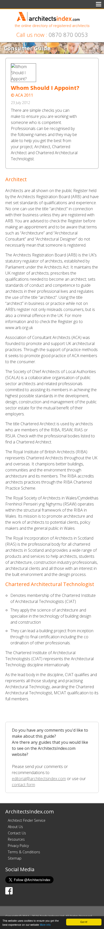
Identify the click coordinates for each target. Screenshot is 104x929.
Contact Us (17, 833)
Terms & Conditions (24, 852)
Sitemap (14, 858)
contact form (23, 784)
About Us (15, 826)
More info (45, 924)
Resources (16, 839)
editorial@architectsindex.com (39, 778)
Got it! (83, 922)
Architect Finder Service (26, 820)
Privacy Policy (18, 845)
